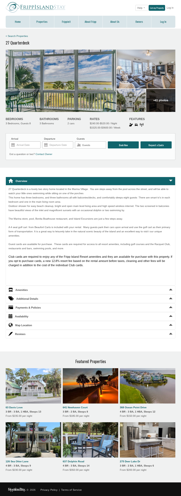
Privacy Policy (49, 489)
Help (140, 8)
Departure (49, 138)
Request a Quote (156, 145)
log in (163, 21)
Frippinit (66, 21)
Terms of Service (71, 489)
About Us (114, 21)
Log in (170, 7)
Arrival (14, 138)
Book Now (123, 145)
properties (41, 21)
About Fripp (90, 21)
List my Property (157, 7)
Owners (139, 21)
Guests (81, 138)
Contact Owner (44, 154)
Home (18, 21)
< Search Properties (17, 36)
